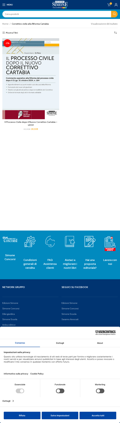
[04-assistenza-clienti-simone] (50, 241)
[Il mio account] (116, 5)
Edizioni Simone (10, 303)
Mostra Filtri (12, 32)
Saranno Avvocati (70, 319)
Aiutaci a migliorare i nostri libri (70, 264)
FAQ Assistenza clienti (50, 264)
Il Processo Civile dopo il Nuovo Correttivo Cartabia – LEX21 (31, 124)
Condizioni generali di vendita (30, 264)
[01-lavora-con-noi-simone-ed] (90, 241)
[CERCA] (114, 14)
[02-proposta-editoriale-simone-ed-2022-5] (110, 244)
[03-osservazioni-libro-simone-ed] (70, 241)
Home (5, 23)
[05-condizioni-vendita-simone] (30, 241)
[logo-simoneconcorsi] (10, 239)
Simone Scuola (9, 319)
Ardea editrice (8, 324)
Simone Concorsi (10, 308)
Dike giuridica (8, 314)
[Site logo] (60, 4)
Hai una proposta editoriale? (90, 264)
